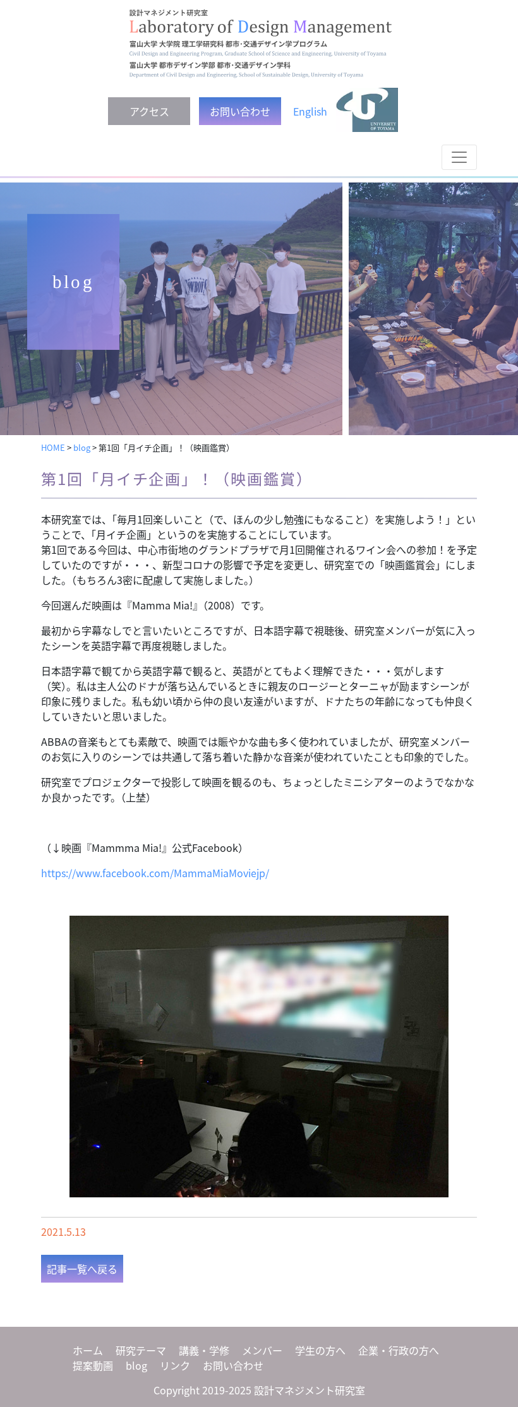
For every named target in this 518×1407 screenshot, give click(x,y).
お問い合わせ (240, 111)
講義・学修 (204, 1350)
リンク (175, 1365)
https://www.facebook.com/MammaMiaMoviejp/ (155, 872)
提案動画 (93, 1365)
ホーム (88, 1350)
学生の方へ (320, 1350)
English (310, 111)
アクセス (149, 111)
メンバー (262, 1350)
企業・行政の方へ (398, 1350)
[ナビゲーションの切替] (459, 157)
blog (136, 1365)
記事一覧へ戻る (82, 1268)
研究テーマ (141, 1350)
